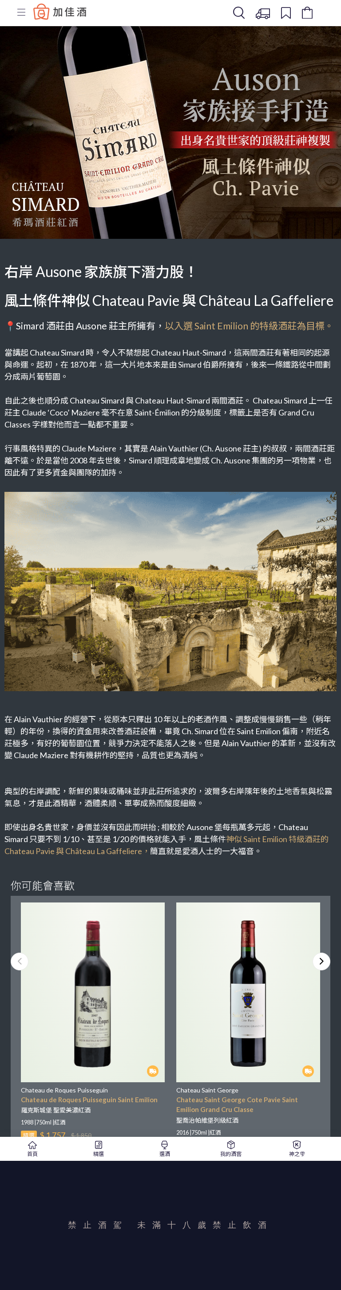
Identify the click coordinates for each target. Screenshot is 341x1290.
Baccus (60, 11)
